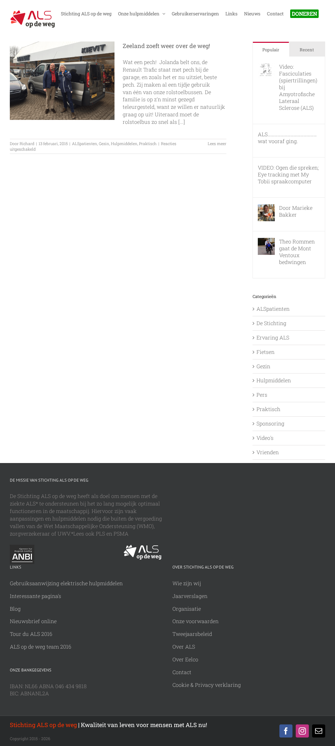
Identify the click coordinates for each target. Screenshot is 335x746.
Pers (261, 394)
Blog (15, 608)
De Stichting (271, 323)
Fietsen (265, 351)
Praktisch (148, 143)
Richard (27, 143)
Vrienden (267, 452)
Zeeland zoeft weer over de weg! (166, 46)
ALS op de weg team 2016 (40, 646)
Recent (307, 50)
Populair (270, 50)
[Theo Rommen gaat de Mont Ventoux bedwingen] (266, 241)
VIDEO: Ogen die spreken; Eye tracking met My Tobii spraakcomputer (288, 174)
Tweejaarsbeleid (192, 633)
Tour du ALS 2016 (31, 633)
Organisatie (186, 608)
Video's (264, 437)
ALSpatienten (84, 143)
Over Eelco (185, 659)
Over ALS (183, 646)
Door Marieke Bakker (295, 211)
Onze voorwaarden (195, 621)
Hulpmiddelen (124, 143)
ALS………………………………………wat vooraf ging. (287, 137)
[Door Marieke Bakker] (266, 207)
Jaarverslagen (189, 595)
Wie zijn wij (186, 583)
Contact (181, 672)
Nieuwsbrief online (33, 621)
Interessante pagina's (35, 595)
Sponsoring (270, 423)
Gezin (104, 143)
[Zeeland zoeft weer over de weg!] (62, 80)
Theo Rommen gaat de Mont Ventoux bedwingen (297, 251)
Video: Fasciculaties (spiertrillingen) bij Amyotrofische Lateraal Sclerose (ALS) (298, 87)
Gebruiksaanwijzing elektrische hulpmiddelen (66, 583)
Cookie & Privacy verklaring (206, 684)
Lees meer (217, 143)
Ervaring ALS (272, 337)
